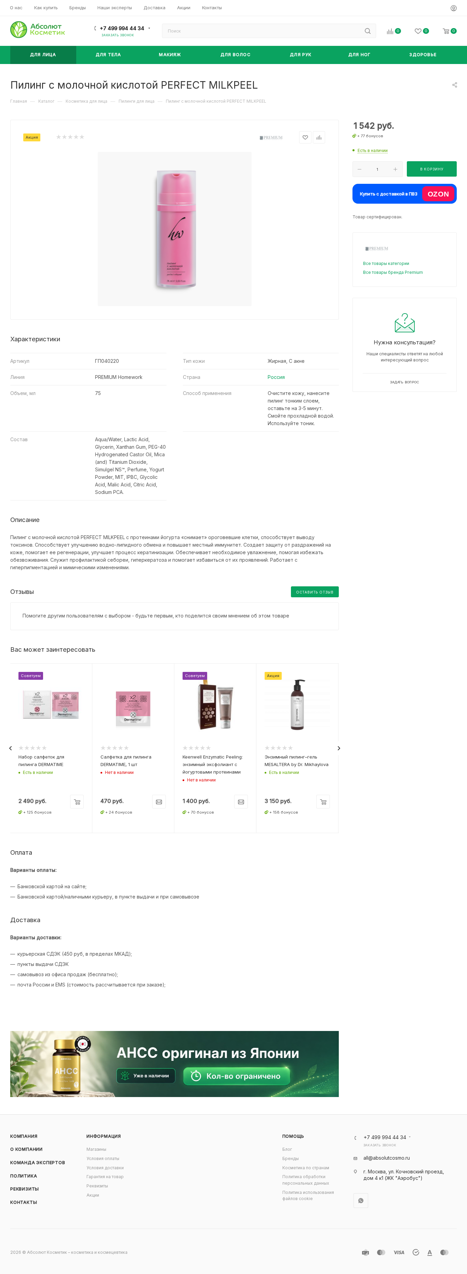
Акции (92, 1195)
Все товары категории (386, 263)
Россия (276, 377)
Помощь (293, 1136)
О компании (26, 1149)
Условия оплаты (102, 1158)
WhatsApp (360, 1200)
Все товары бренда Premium (393, 272)
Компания (23, 1136)
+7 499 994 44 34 (122, 28)
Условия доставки (105, 1167)
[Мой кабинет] (454, 9)
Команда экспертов (37, 1162)
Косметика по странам (305, 1167)
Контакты (23, 1202)
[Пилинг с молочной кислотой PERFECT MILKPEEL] (175, 229)
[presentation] (10, 748)
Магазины (96, 1149)
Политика (23, 1176)
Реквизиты (24, 1189)
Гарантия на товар (105, 1176)
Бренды (290, 1158)
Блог (287, 1149)
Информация (103, 1136)
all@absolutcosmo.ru (386, 1158)
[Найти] (367, 31)
